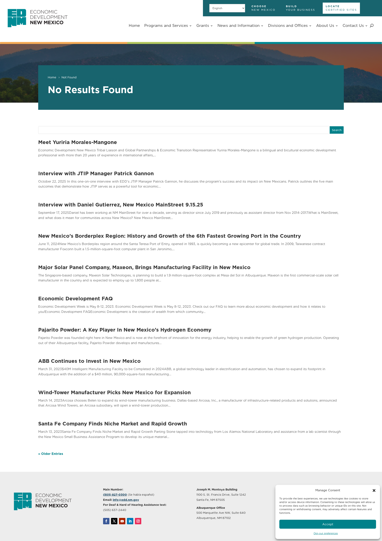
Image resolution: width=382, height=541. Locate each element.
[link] (37, 30)
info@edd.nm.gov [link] (126, 499)
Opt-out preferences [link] (326, 533)
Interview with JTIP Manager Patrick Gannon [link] (96, 173)
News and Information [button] (238, 25)
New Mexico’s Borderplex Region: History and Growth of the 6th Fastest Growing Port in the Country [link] (169, 236)
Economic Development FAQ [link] (75, 298)
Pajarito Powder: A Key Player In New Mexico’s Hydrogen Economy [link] (124, 330)
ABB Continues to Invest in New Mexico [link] (89, 361)
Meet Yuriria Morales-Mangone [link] (77, 142)
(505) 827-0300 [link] (115, 494)
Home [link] (134, 25)
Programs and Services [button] (166, 25)
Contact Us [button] (353, 25)
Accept (327, 524)
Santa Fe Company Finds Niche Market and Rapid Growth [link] (112, 423)
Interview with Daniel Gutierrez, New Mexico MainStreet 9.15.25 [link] (120, 204)
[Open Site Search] (371, 26)
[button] (374, 490)
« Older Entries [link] (50, 454)
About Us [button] (325, 25)
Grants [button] (202, 25)
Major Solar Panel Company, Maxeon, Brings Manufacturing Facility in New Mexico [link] (144, 267)
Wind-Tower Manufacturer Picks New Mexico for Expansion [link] (114, 392)
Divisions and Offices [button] (288, 25)
